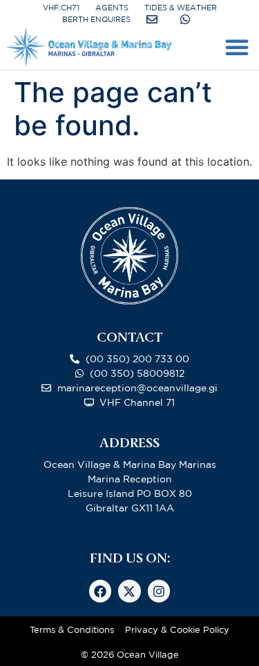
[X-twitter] (129, 591)
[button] (237, 47)
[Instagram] (159, 591)
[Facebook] (100, 591)
